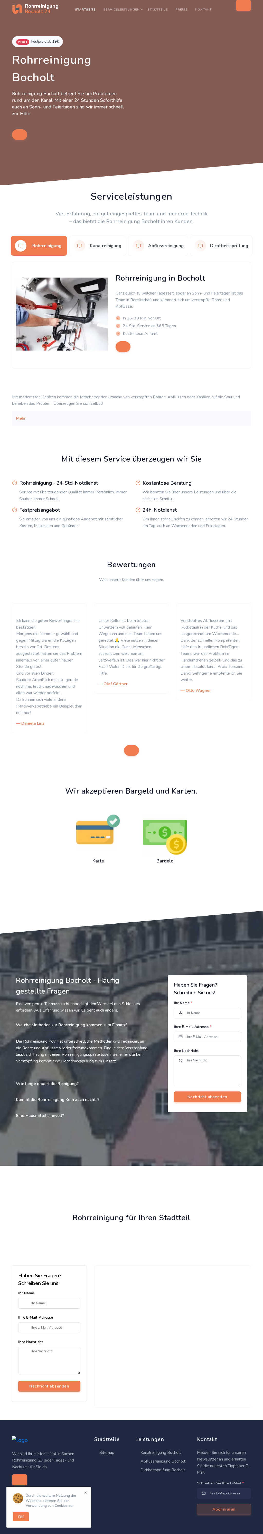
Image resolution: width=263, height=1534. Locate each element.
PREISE (181, 9)
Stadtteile (157, 9)
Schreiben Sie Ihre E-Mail (220, 1483)
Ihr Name (183, 1002)
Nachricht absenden (49, 1386)
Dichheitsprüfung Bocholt (162, 1470)
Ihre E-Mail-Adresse (192, 1026)
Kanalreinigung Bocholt (160, 1452)
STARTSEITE (85, 9)
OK (21, 1517)
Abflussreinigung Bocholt (162, 1461)
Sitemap (106, 1452)
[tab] (39, 246)
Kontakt (203, 9)
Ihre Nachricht (186, 1050)
